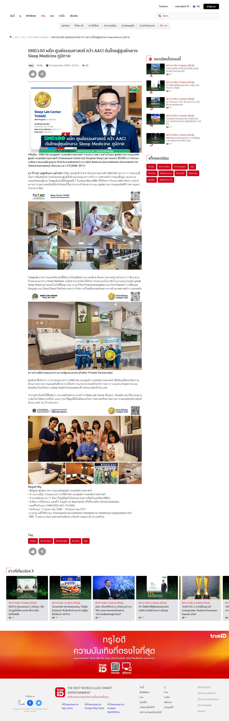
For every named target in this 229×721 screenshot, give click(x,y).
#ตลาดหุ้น (193, 173)
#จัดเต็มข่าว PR (166, 179)
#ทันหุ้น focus (166, 173)
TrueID (19, 6)
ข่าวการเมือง (110, 25)
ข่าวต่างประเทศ (147, 25)
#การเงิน (75, 541)
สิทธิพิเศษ (31, 16)
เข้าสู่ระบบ (211, 6)
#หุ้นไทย (151, 179)
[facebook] (30, 703)
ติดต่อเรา (202, 711)
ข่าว (23, 37)
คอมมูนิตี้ (168, 707)
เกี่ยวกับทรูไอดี (204, 687)
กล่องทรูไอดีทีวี (147, 707)
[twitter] (39, 703)
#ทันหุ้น (33, 541)
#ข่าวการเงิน (46, 541)
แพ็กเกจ (168, 702)
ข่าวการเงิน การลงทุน (38, 37)
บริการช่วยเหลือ (204, 705)
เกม (52, 16)
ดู (20, 16)
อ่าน (43, 16)
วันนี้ (12, 16)
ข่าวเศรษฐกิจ (128, 25)
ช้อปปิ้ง (143, 702)
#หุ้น (86, 541)
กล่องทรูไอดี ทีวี (182, 6)
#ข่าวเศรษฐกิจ (61, 541)
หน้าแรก (66, 25)
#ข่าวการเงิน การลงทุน (176, 65)
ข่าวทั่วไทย (93, 25)
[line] (21, 703)
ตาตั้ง (62, 16)
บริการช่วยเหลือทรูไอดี (151, 712)
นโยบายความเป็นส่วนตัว (208, 699)
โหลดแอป (163, 6)
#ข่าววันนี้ (180, 173)
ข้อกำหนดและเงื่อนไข (207, 693)
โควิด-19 (79, 25)
